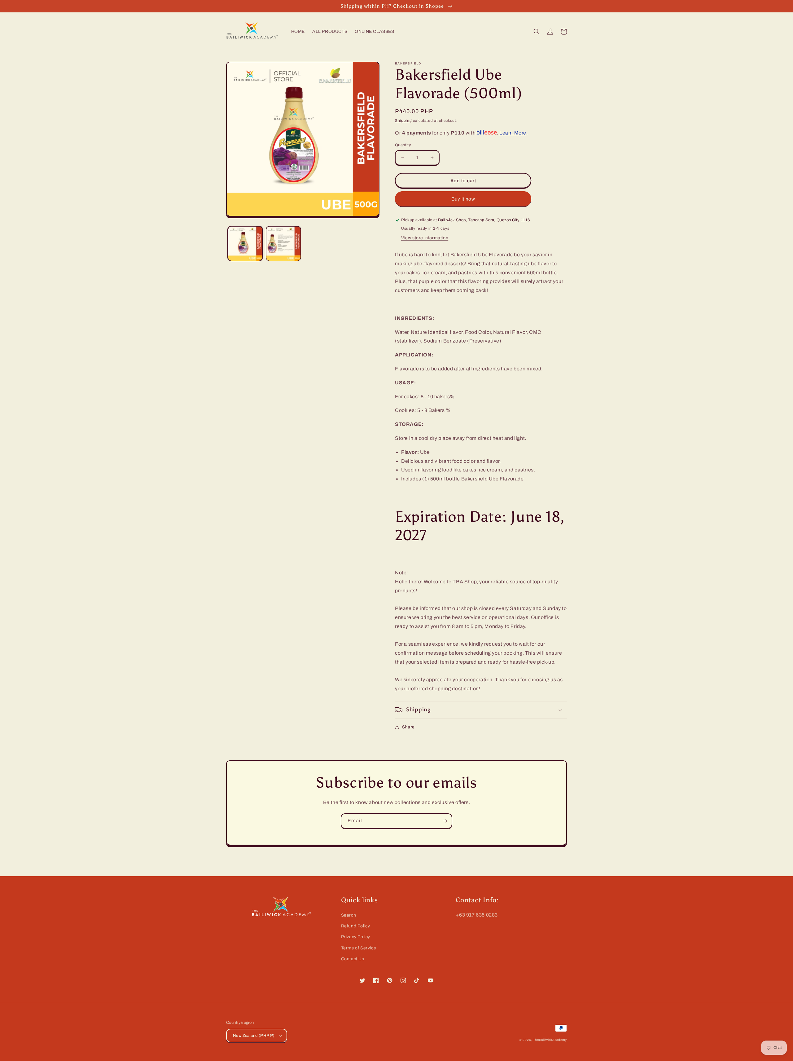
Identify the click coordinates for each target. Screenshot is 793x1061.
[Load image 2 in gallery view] (283, 243)
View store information (424, 238)
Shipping (403, 120)
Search (348, 915)
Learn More (512, 132)
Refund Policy (355, 926)
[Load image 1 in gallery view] (245, 243)
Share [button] (408, 727)
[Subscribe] (445, 821)
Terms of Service (358, 948)
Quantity (403, 145)
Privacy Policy (355, 937)
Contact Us (352, 959)
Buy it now (463, 199)
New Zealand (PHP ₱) (254, 1035)
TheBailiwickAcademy (550, 1039)
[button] (536, 31)
